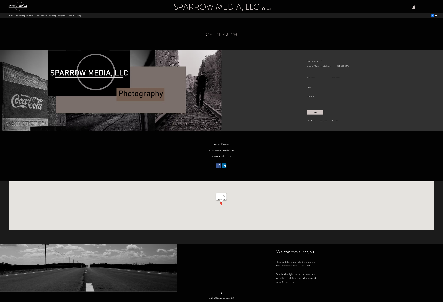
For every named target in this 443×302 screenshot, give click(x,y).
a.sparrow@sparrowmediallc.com (319, 66)
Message (310, 96)
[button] (414, 7)
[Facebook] (432, 15)
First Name (311, 78)
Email (309, 87)
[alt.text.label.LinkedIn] (436, 15)
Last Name (336, 78)
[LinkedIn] (224, 165)
